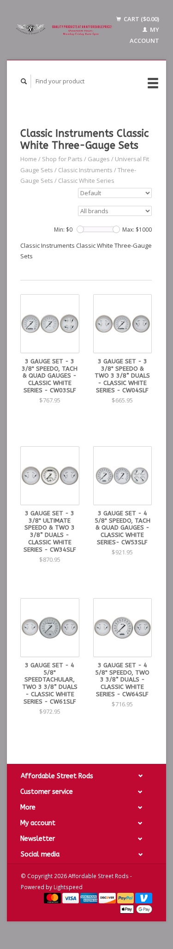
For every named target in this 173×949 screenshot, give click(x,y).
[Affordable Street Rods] (65, 30)
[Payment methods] (53, 897)
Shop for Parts (62, 159)
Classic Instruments (85, 170)
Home (28, 159)
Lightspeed (68, 887)
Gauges (99, 159)
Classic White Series (86, 180)
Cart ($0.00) (140, 19)
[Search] (24, 81)
